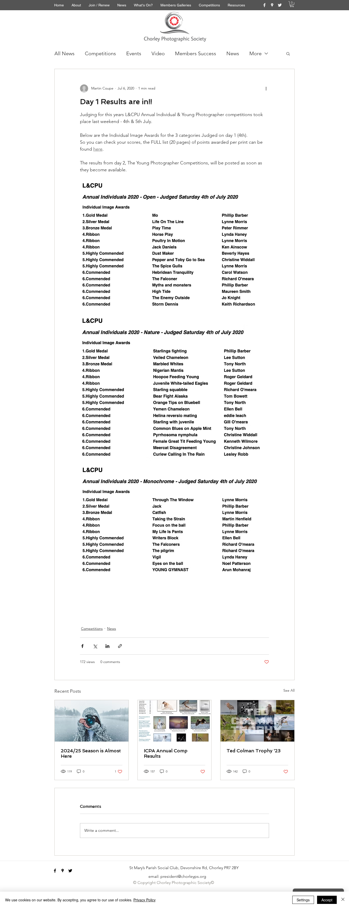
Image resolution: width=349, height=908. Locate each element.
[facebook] (264, 5)
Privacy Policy (144, 899)
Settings (303, 899)
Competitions (100, 53)
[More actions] (266, 88)
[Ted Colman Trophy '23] (257, 721)
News (232, 53)
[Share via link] (120, 646)
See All (289, 690)
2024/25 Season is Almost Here (91, 753)
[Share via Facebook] (82, 646)
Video (158, 53)
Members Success (195, 53)
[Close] (343, 900)
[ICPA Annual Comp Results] (175, 721)
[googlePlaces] (272, 5)
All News (64, 53)
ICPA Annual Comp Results (166, 753)
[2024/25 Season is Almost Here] (92, 721)
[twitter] (279, 5)
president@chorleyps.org (183, 876)
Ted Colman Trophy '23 (254, 750)
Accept (326, 899)
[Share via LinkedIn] (107, 646)
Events (133, 53)
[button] (291, 4)
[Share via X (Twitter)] (94, 646)
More (255, 53)
